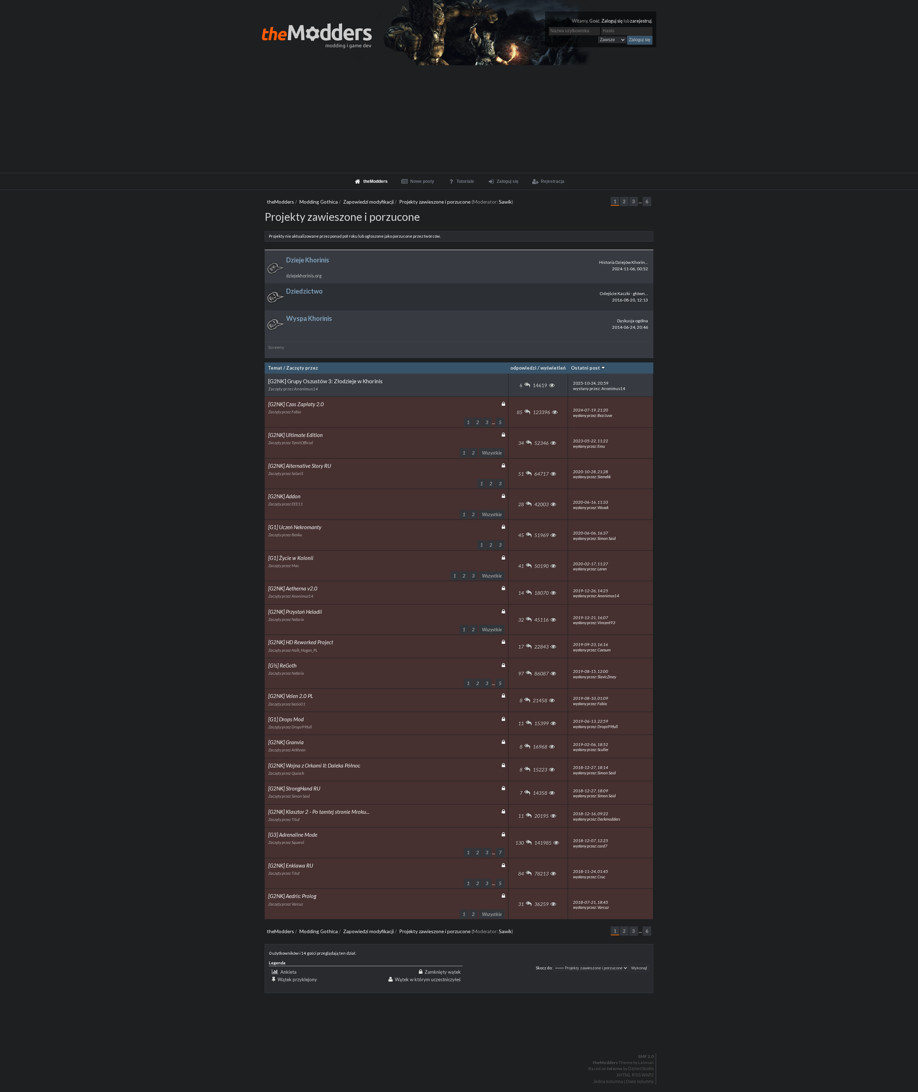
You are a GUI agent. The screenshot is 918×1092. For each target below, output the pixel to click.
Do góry (461, 1038)
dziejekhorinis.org (304, 276)
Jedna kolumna (608, 1081)
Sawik (505, 202)
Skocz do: (544, 967)
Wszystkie (492, 453)
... (641, 201)
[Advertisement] (459, 119)
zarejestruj (641, 21)
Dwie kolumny (640, 1081)
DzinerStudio (641, 1068)
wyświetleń (553, 368)
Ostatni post (586, 368)
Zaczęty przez (302, 368)
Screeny (276, 347)
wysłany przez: (599, 386)
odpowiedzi (523, 368)
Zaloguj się (612, 21)
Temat (275, 368)
